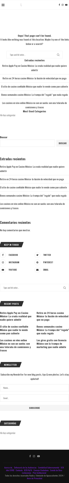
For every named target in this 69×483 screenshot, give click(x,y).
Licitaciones (27, 472)
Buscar (3, 137)
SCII (62, 467)
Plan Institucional (40, 472)
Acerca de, (8, 467)
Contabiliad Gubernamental (49, 467)
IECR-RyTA (28, 470)
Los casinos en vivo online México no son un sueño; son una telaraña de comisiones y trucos (15, 345)
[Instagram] (63, 4)
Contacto (19, 470)
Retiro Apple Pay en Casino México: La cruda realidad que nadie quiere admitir (15, 316)
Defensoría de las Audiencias (25, 467)
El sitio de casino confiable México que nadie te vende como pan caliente (34, 86)
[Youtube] (66, 4)
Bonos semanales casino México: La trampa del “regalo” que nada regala (34, 94)
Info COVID (10, 470)
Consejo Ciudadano (41, 470)
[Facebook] (59, 4)
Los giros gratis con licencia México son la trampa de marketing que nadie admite (51, 344)
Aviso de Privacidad (34, 478)
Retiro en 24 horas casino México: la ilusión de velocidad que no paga (34, 78)
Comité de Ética (56, 470)
